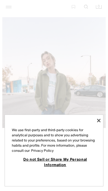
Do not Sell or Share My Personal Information (55, 161)
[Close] (98, 120)
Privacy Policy (42, 150)
